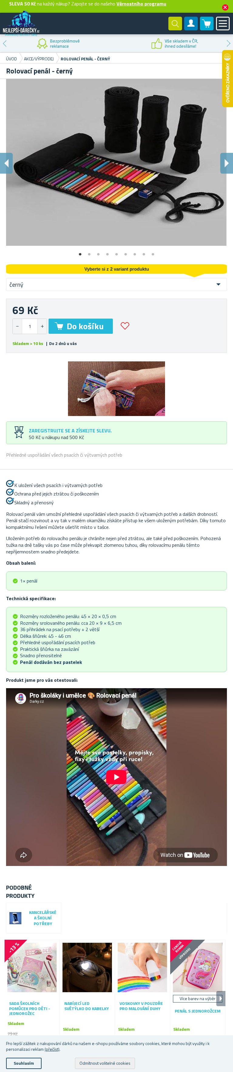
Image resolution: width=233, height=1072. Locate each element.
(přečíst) (52, 1049)
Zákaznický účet (191, 28)
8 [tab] (144, 252)
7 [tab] (135, 252)
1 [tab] (80, 252)
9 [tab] (153, 252)
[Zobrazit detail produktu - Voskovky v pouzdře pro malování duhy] (142, 967)
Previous (4, 43)
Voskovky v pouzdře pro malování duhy (141, 1006)
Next (228, 43)
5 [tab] (116, 252)
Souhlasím (24, 1063)
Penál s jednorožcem (198, 1011)
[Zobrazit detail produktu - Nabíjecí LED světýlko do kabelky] (87, 967)
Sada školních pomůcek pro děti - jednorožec (29, 1008)
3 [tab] (98, 252)
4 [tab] (107, 252)
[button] (42, 326)
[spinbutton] (30, 326)
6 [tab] (126, 252)
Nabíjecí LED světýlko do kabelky (86, 1006)
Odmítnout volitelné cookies (104, 1063)
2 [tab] (89, 252)
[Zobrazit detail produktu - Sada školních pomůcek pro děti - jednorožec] (32, 967)
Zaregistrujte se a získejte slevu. (70, 430)
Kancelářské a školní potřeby (42, 918)
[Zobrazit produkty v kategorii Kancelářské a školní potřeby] (15, 918)
